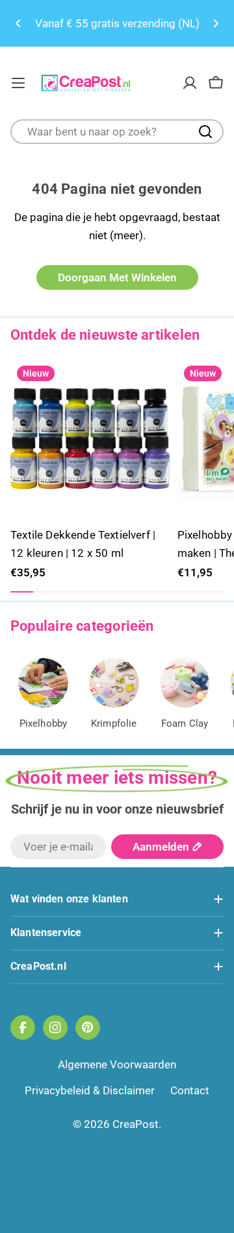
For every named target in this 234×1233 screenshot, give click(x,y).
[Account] (190, 83)
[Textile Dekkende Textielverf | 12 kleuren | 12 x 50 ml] (90, 438)
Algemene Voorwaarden (117, 1064)
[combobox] (117, 131)
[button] (18, 23)
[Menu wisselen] (18, 83)
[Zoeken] (205, 131)
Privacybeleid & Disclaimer (90, 1090)
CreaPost (135, 1124)
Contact (189, 1090)
